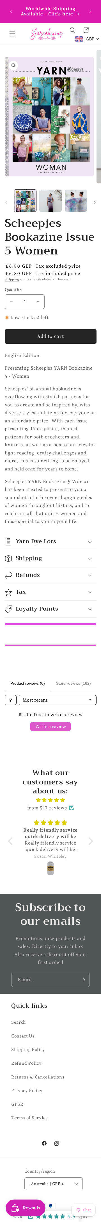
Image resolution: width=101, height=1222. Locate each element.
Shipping (12, 279)
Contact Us (23, 1036)
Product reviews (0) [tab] (27, 683)
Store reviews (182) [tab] (73, 683)
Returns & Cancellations (37, 1077)
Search (18, 1022)
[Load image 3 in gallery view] (76, 201)
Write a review (50, 726)
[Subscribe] (82, 980)
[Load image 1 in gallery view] (25, 201)
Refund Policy (26, 1063)
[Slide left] (6, 202)
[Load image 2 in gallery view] (50, 201)
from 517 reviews (47, 808)
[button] (12, 33)
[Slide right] (95, 202)
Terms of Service (29, 1117)
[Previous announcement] (11, 11)
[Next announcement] (90, 11)
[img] (50, 800)
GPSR (17, 1104)
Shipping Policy (28, 1049)
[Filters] (11, 700)
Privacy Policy (26, 1090)
